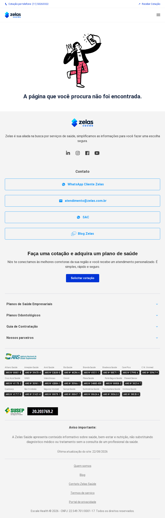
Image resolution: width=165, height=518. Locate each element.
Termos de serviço (82, 493)
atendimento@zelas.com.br (86, 201)
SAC (85, 217)
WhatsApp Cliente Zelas (86, 184)
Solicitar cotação (82, 278)
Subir (155, 492)
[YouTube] (97, 155)
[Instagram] (77, 155)
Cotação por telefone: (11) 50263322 (28, 4)
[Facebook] (87, 155)
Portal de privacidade (82, 502)
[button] (158, 15)
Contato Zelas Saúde (82, 483)
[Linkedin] (68, 155)
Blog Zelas (86, 234)
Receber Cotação (151, 4)
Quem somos (82, 465)
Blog (82, 474)
